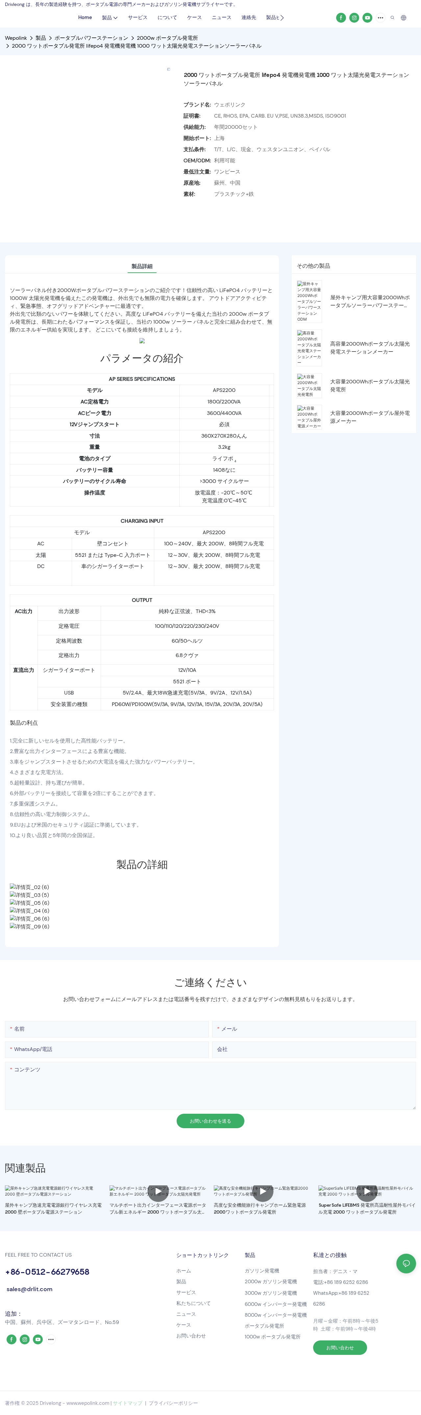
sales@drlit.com (28, 1289)
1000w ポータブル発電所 (273, 1337)
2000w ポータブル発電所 (167, 37)
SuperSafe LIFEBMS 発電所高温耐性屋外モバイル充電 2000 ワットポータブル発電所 (367, 1208)
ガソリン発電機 (262, 1270)
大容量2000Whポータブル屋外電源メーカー (370, 417)
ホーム (183, 1270)
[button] (282, 18)
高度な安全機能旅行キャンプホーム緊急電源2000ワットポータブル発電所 (260, 1208)
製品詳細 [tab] (142, 266)
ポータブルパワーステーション (91, 37)
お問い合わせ (191, 1336)
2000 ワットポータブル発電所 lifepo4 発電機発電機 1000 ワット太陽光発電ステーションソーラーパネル (136, 45)
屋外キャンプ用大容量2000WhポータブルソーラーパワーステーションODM (370, 301)
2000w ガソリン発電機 (271, 1281)
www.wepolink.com (87, 1403)
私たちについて (193, 1303)
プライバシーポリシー (173, 1403)
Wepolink (16, 37)
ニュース (186, 1314)
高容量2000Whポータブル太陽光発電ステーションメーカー (370, 347)
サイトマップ (127, 1403)
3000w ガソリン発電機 (271, 1293)
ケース (183, 1325)
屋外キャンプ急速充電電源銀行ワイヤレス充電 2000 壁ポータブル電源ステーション (53, 1208)
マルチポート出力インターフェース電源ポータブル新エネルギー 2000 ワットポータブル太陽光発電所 (158, 1208)
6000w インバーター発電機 (276, 1304)
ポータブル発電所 (265, 1326)
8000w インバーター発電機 (276, 1315)
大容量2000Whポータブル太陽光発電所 (370, 385)
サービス (186, 1292)
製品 (41, 37)
